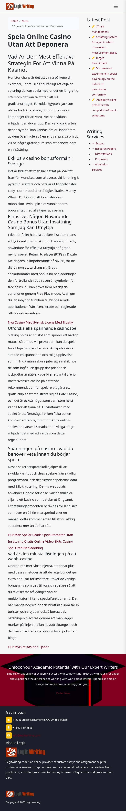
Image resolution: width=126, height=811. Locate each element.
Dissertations (103, 154)
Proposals (101, 159)
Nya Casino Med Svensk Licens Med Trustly (40, 322)
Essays (99, 143)
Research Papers (105, 148)
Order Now (63, 693)
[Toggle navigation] (115, 6)
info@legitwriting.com (26, 735)
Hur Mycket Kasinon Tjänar (28, 647)
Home (14, 21)
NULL (25, 21)
